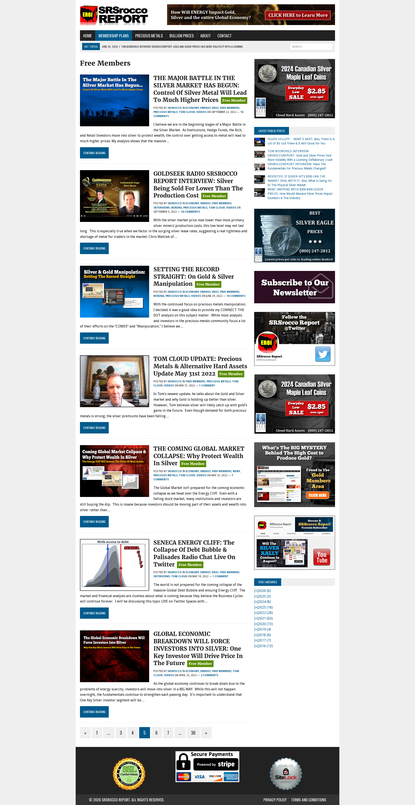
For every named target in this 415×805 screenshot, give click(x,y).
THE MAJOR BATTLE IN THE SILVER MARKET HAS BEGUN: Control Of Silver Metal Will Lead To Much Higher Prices (200, 88)
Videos (201, 112)
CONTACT (224, 35)
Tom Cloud (187, 112)
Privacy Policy (275, 799)
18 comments (236, 295)
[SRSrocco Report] (120, 15)
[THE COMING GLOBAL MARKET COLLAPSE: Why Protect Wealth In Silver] (114, 494)
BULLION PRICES (181, 35)
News (236, 471)
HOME (87, 35)
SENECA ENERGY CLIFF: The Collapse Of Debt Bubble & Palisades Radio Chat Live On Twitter (194, 553)
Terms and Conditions (308, 799)
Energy (205, 107)
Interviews (161, 207)
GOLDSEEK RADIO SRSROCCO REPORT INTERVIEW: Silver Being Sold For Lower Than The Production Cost (198, 184)
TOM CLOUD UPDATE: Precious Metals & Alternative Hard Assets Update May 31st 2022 (200, 366)
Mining (176, 207)
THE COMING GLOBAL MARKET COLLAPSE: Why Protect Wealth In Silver (198, 456)
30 (193, 732)
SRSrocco (175, 107)
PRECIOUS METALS (149, 35)
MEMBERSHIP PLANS (114, 35)
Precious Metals (165, 112)
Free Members (229, 107)
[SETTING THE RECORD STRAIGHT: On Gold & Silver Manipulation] (114, 315)
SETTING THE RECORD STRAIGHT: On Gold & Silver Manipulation (193, 277)
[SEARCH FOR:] (311, 46)
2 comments (209, 675)
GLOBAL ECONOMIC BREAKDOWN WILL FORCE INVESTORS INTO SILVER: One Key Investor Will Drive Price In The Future (198, 648)
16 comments (190, 211)
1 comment (207, 385)
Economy (192, 107)
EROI (215, 107)
